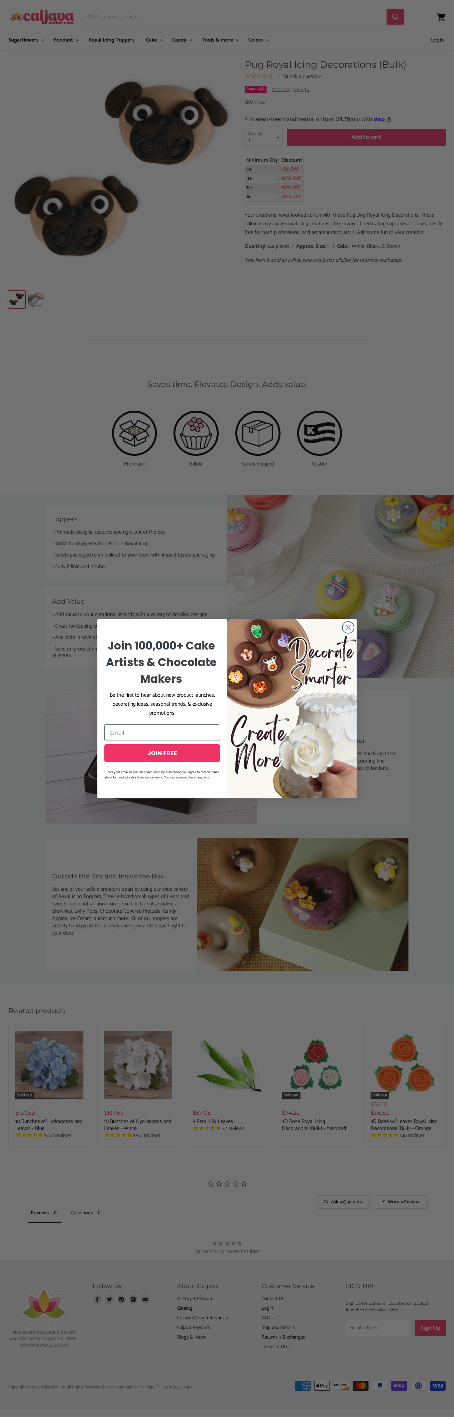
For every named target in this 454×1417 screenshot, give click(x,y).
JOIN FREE (162, 753)
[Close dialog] (348, 627)
